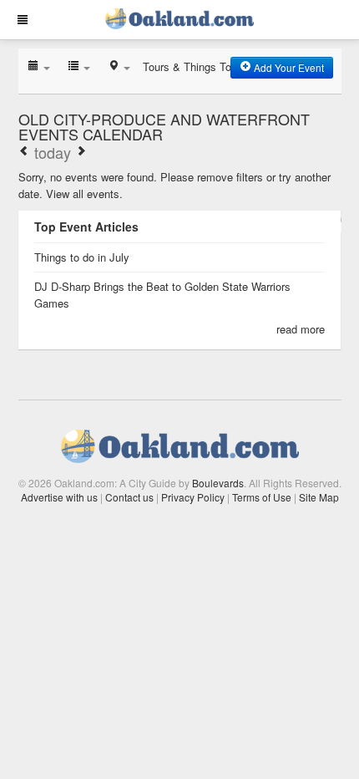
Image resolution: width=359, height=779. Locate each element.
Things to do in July (81, 257)
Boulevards (218, 483)
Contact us (129, 497)
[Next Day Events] (81, 152)
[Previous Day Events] (24, 152)
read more (300, 329)
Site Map (319, 497)
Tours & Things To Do (195, 66)
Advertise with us (59, 497)
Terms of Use (261, 497)
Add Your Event (287, 67)
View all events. (84, 193)
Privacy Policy (193, 497)
